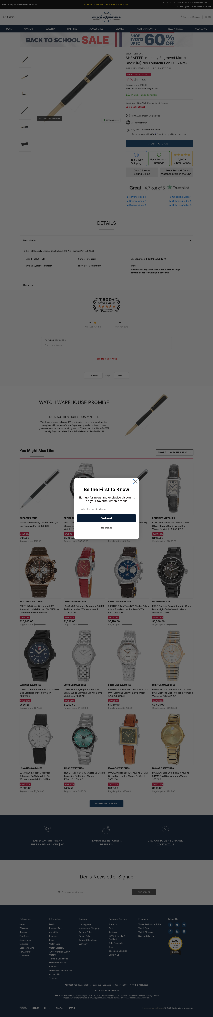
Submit (106, 518)
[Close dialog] (135, 481)
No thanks (106, 527)
